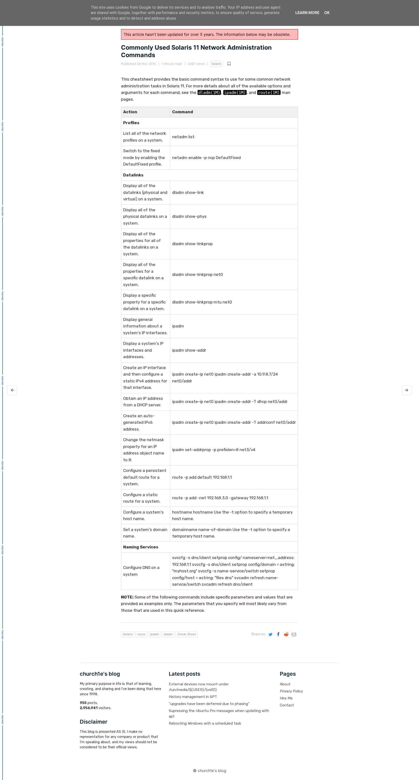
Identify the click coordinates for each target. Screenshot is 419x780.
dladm (168, 634)
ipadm (154, 634)
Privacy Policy (291, 691)
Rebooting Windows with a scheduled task (205, 723)
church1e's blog (212, 770)
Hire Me (286, 698)
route (141, 634)
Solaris (216, 64)
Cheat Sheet (186, 634)
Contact (287, 705)
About (285, 684)
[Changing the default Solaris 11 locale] (12, 390)
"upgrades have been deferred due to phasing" (209, 704)
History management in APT (193, 697)
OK (327, 12)
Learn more (307, 12)
